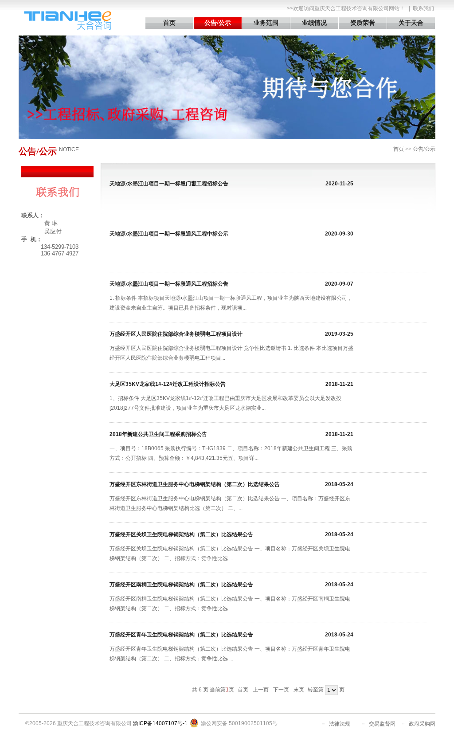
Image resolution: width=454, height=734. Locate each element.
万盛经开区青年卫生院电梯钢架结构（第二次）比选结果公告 (181, 635)
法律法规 (339, 724)
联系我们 (423, 8)
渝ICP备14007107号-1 (160, 723)
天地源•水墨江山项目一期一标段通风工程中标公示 (169, 234)
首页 (169, 23)
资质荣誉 (362, 23)
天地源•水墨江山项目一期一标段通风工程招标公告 (169, 284)
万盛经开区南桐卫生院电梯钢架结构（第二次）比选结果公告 (181, 584)
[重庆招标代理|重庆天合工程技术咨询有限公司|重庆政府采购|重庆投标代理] (67, 28)
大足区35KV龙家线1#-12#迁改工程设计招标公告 (168, 384)
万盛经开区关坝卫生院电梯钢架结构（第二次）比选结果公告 (181, 534)
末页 (299, 690)
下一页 (281, 690)
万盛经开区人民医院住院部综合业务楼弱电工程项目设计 (176, 334)
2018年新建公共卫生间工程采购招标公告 (158, 434)
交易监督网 (382, 724)
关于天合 (411, 23)
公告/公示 (217, 23)
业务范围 (266, 23)
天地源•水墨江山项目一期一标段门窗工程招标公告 (169, 184)
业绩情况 (314, 23)
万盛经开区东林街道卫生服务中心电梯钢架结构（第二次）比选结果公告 (195, 484)
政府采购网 (422, 724)
